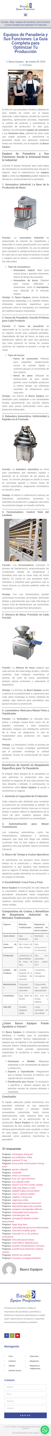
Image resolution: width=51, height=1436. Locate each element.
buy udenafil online (21, 1182)
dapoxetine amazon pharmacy (26, 1203)
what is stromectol (21, 1175)
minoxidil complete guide (24, 1230)
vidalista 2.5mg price (22, 1197)
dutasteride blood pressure (25, 1212)
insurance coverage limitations (26, 1258)
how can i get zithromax (23, 1178)
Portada (4, 22)
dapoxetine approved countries (27, 1206)
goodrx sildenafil (20, 1169)
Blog (12, 22)
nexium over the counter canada (27, 1185)
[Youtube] (17, 1335)
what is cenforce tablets (23, 1194)
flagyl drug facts (19, 1224)
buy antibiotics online (22, 1157)
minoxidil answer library (23, 1239)
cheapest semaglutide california (27, 1209)
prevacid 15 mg (19, 1160)
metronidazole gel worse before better (30, 1227)
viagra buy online (20, 1200)
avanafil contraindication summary (28, 1246)
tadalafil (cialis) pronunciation (26, 1191)
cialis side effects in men (23, 1188)
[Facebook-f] (6, 1335)
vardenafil (16, 1172)
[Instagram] (12, 1335)
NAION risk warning (21, 1255)
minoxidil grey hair (20, 1215)
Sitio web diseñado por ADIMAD (25, 1433)
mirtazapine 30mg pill (22, 1154)
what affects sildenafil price (25, 1243)
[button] (25, 14)
